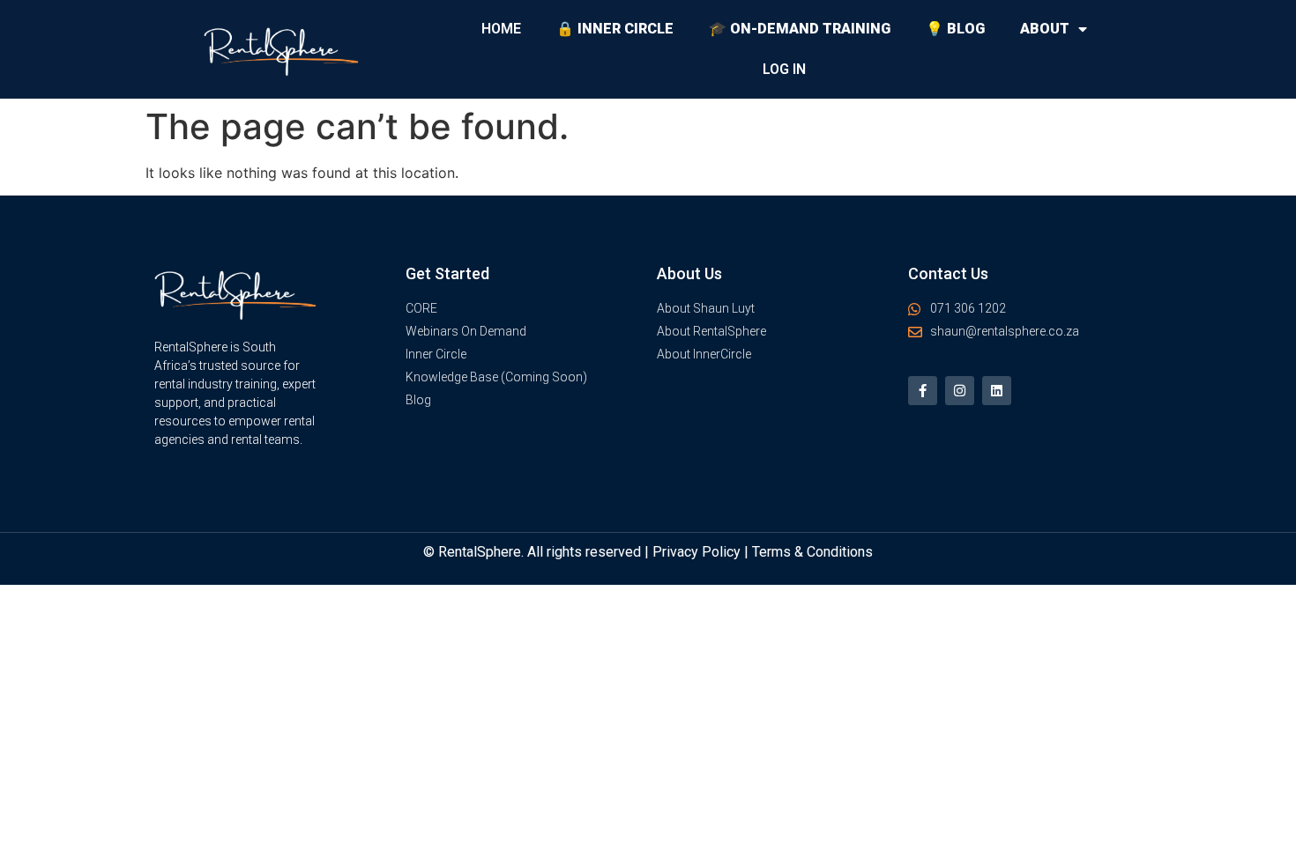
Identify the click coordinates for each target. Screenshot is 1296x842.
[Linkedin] (996, 390)
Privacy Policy (696, 551)
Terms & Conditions (812, 551)
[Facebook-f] (922, 390)
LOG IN (784, 69)
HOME (501, 28)
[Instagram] (959, 390)
